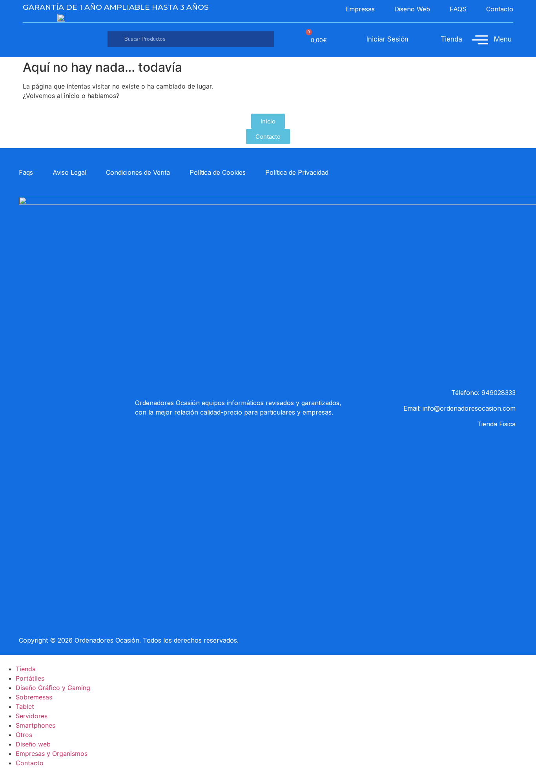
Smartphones (35, 725)
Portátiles (30, 678)
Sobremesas (34, 697)
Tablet (25, 706)
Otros (24, 735)
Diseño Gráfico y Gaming (53, 688)
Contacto (30, 763)
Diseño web (33, 744)
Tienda (26, 669)
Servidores (31, 716)
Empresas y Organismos (52, 753)
